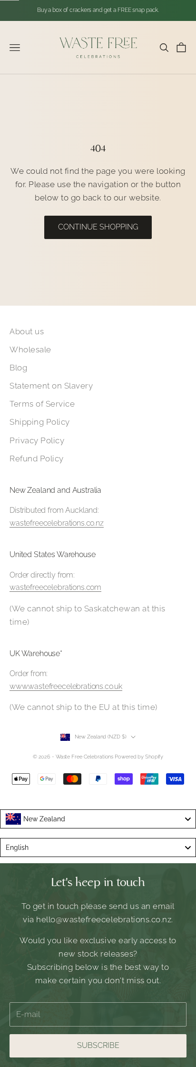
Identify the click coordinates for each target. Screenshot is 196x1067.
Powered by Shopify (139, 757)
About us (27, 331)
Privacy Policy (37, 440)
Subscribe (98, 1045)
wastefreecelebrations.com (55, 587)
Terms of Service (42, 404)
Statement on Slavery (51, 385)
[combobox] (98, 818)
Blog (18, 367)
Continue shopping (98, 226)
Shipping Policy (40, 422)
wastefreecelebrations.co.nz (57, 523)
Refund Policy (37, 458)
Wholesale (30, 349)
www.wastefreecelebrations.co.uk (66, 686)
